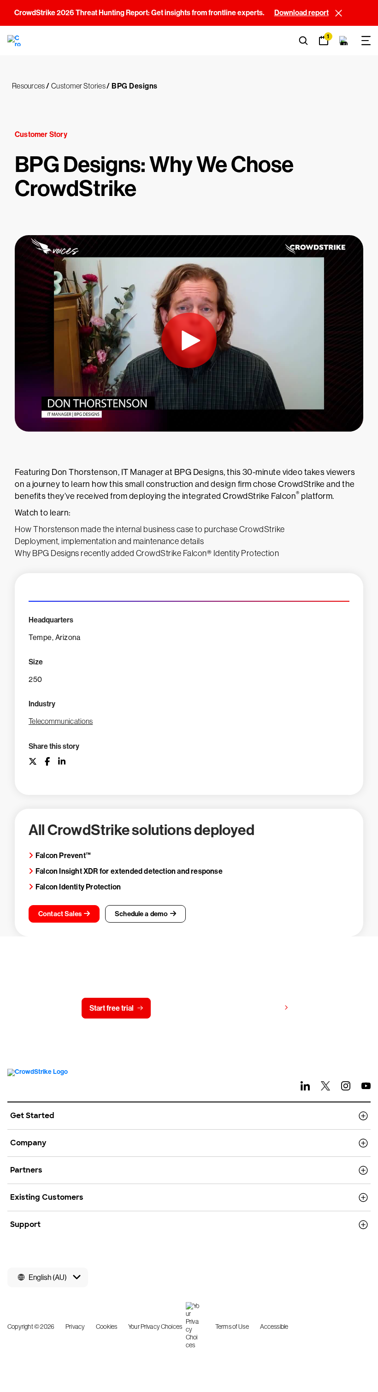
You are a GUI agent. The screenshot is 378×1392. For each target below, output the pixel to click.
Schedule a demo (141, 914)
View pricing (260, 1007)
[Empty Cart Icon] (343, 40)
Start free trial (111, 1008)
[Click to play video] (189, 340)
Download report (301, 12)
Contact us (187, 1008)
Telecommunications (61, 721)
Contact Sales (60, 914)
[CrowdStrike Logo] (14, 40)
